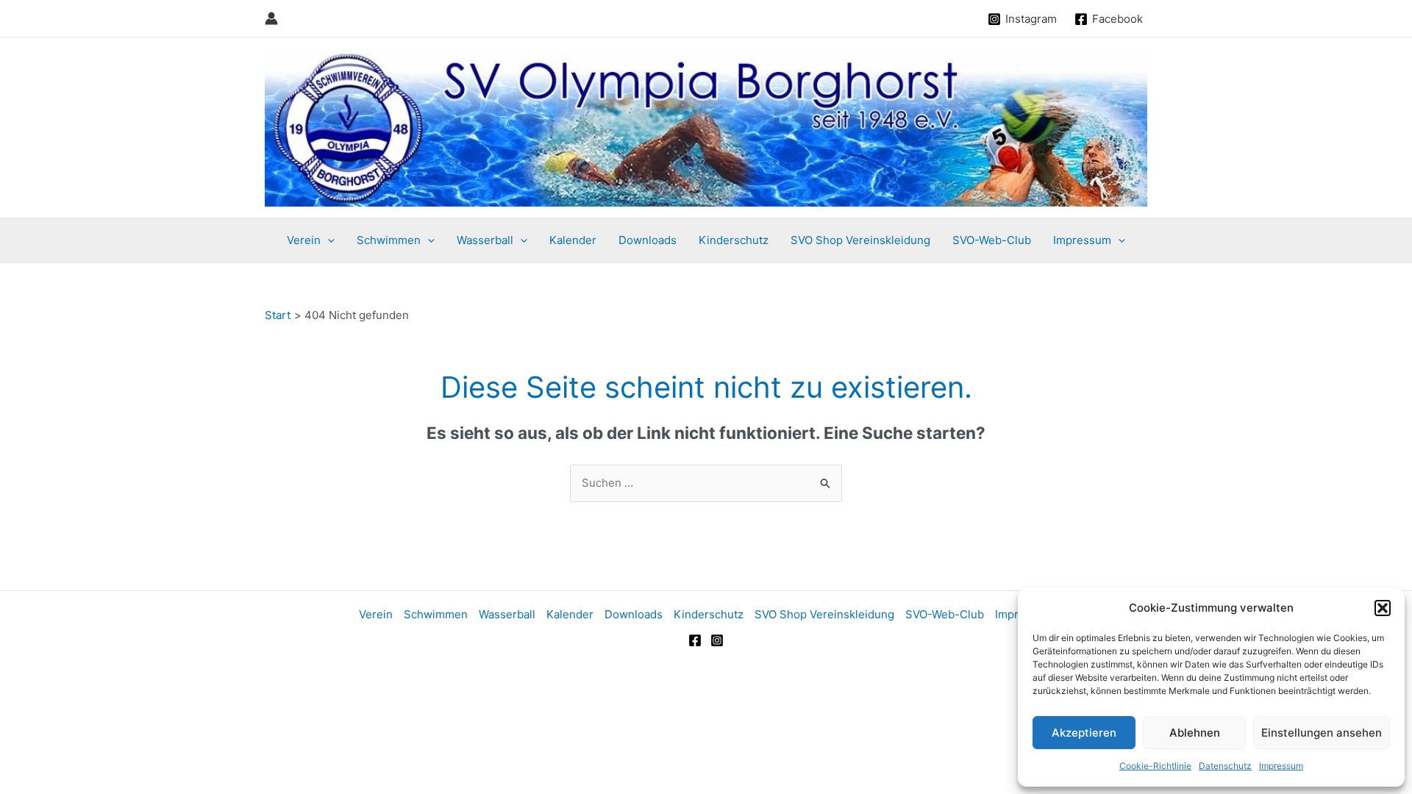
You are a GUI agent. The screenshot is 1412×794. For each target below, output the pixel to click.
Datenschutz (1225, 765)
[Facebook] (695, 640)
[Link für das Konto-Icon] (271, 18)
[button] (1382, 608)
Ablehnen (1194, 733)
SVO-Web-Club (991, 240)
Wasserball (485, 240)
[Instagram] (717, 640)
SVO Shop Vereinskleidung (860, 240)
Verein (304, 240)
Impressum (1281, 765)
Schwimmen (389, 240)
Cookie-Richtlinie (1155, 765)
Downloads (647, 240)
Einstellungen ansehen (1321, 733)
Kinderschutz (734, 240)
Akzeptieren (1084, 733)
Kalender (572, 240)
